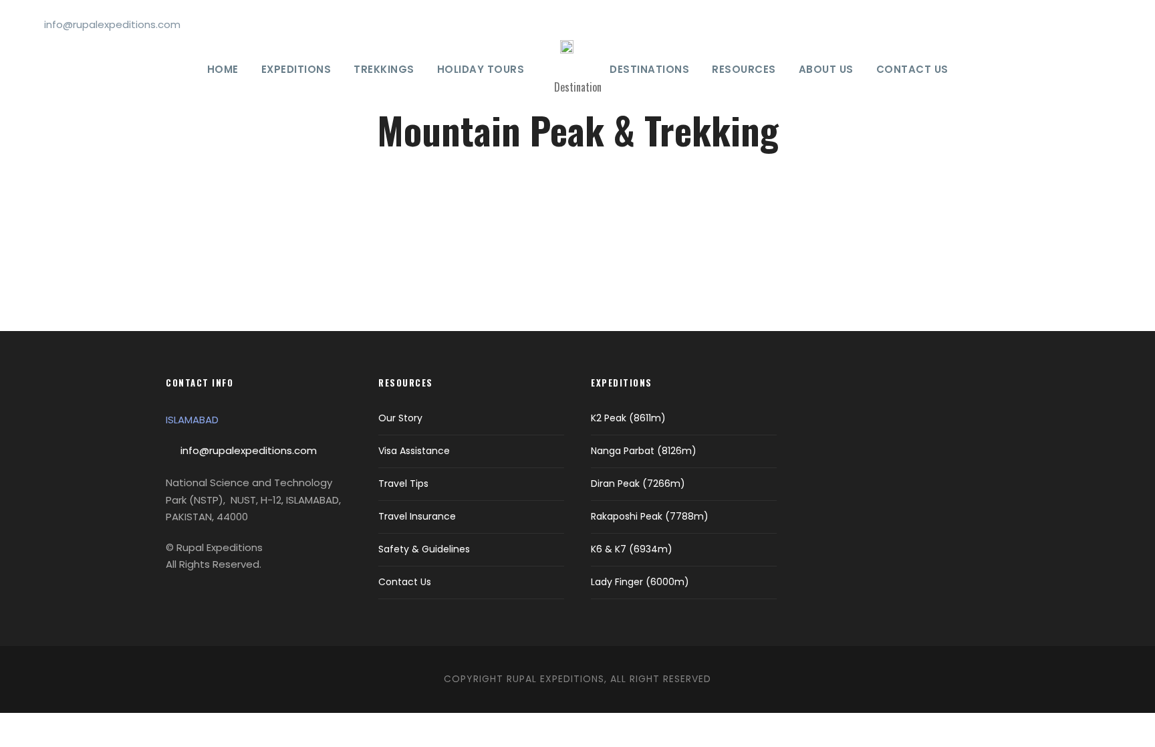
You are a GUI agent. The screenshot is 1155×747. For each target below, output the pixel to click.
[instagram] (1124, 24)
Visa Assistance (414, 450)
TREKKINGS (384, 69)
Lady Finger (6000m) (640, 582)
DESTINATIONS (649, 69)
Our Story (400, 418)
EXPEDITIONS (296, 69)
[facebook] (1058, 24)
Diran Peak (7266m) (638, 483)
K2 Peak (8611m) (628, 418)
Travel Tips (403, 483)
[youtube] (1102, 24)
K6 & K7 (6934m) (631, 549)
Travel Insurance (417, 516)
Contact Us (912, 69)
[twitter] (1080, 24)
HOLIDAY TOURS (481, 69)
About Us (826, 69)
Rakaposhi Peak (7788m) (650, 516)
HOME (223, 69)
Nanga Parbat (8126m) (643, 450)
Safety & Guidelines (424, 549)
